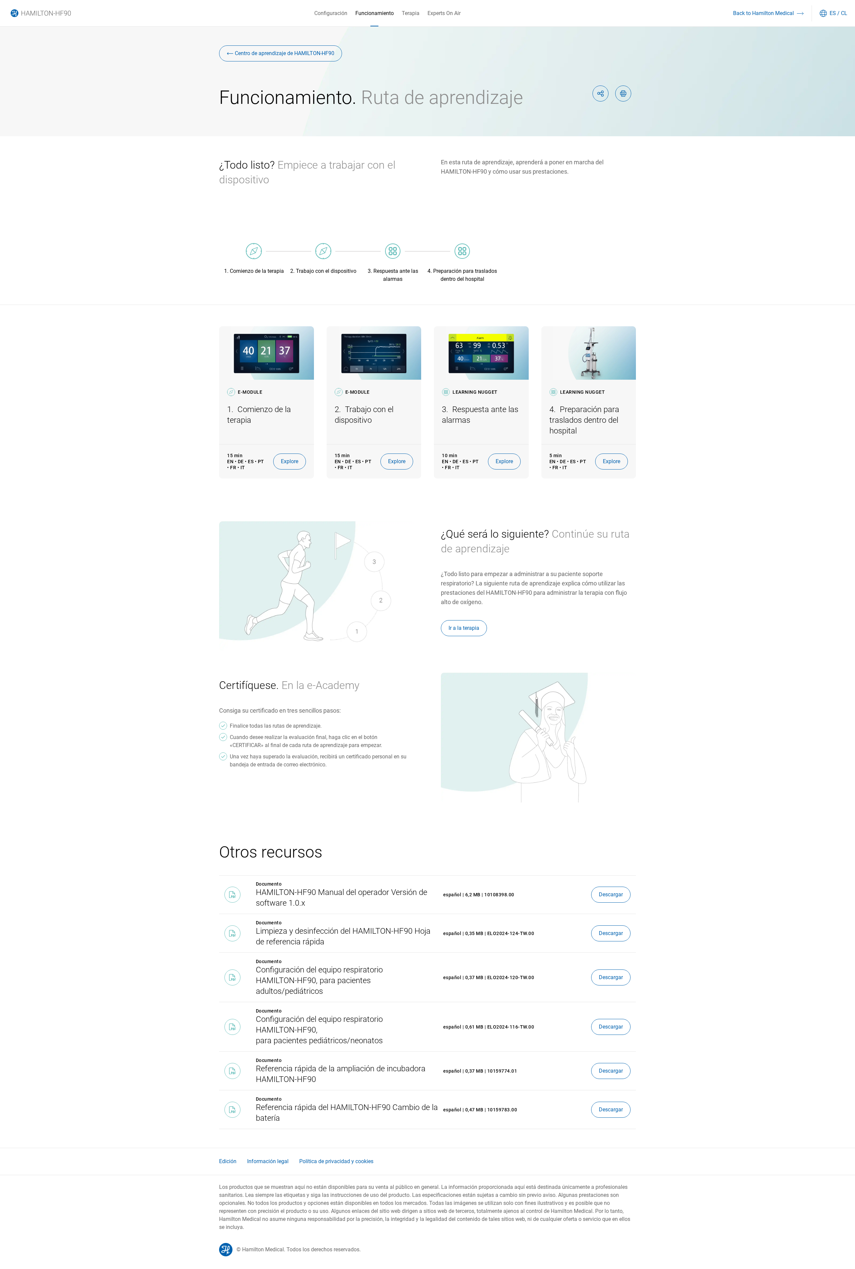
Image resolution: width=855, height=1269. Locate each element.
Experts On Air (444, 13)
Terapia (410, 13)
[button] (767, 13)
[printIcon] (623, 93)
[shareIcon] (600, 93)
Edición (227, 1161)
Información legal (268, 1161)
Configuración (330, 13)
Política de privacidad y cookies (336, 1161)
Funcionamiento (374, 13)
